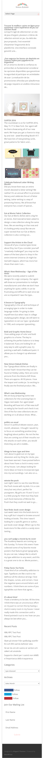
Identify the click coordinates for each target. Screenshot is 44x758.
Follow (17, 690)
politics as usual (11, 422)
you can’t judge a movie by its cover (20, 539)
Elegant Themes (19, 751)
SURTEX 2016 (10, 120)
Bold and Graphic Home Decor (17, 331)
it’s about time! (10, 597)
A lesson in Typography (14, 302)
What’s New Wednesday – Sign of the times (20, 272)
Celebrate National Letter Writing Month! (19, 183)
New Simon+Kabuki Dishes (16, 364)
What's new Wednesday (14, 393)
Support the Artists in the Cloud (18, 242)
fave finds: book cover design (17, 509)
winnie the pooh (11, 480)
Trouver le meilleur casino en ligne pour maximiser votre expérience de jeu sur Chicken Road (22, 27)
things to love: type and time (17, 451)
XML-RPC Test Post (12, 632)
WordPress (8, 754)
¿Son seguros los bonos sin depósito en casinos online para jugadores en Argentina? (21, 60)
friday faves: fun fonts (14, 568)
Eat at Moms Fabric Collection (17, 213)
